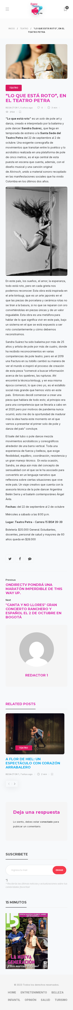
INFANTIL (14, 999)
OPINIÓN (30, 999)
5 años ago (26, 107)
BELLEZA (57, 992)
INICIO (11, 28)
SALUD (45, 999)
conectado (46, 821)
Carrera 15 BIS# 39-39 (49, 522)
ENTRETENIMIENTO (34, 992)
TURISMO (61, 999)
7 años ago (26, 774)
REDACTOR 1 (12, 107)
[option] (35, 745)
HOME (12, 992)
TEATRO (24, 28)
